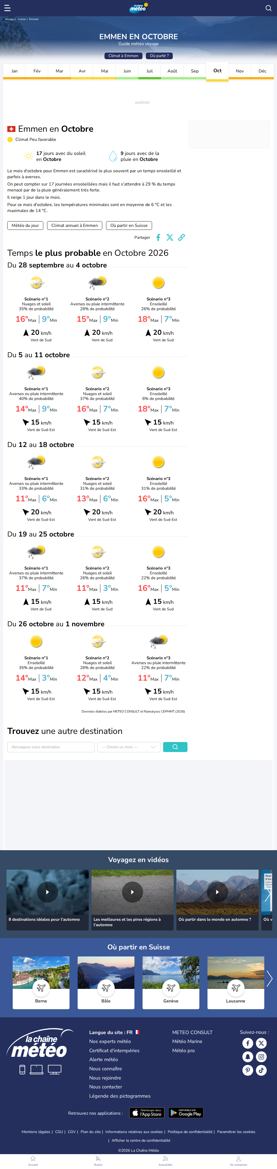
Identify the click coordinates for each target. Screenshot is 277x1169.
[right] (267, 894)
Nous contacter (105, 1087)
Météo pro (183, 1050)
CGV (72, 1131)
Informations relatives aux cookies (134, 1131)
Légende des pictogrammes (120, 1096)
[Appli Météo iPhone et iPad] (146, 1113)
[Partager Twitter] (169, 237)
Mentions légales (36, 1131)
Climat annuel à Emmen (74, 225)
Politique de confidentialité (190, 1131)
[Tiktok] (261, 1070)
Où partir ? (159, 55)
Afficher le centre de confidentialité (141, 1140)
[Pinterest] (247, 1070)
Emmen (34, 19)
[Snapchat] (247, 1056)
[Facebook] (247, 1043)
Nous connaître (105, 1068)
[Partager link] (181, 237)
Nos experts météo (110, 1041)
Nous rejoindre (105, 1078)
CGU (59, 1131)
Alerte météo (103, 1059)
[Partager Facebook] (158, 237)
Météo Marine (187, 1041)
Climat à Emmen (123, 55)
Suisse (21, 19)
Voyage (9, 19)
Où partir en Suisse (129, 225)
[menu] (8, 8)
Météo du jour (25, 225)
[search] (268, 8)
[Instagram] (261, 1056)
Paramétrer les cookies (236, 1132)
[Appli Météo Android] (185, 1113)
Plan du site (91, 1131)
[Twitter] (261, 1043)
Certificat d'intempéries (114, 1050)
